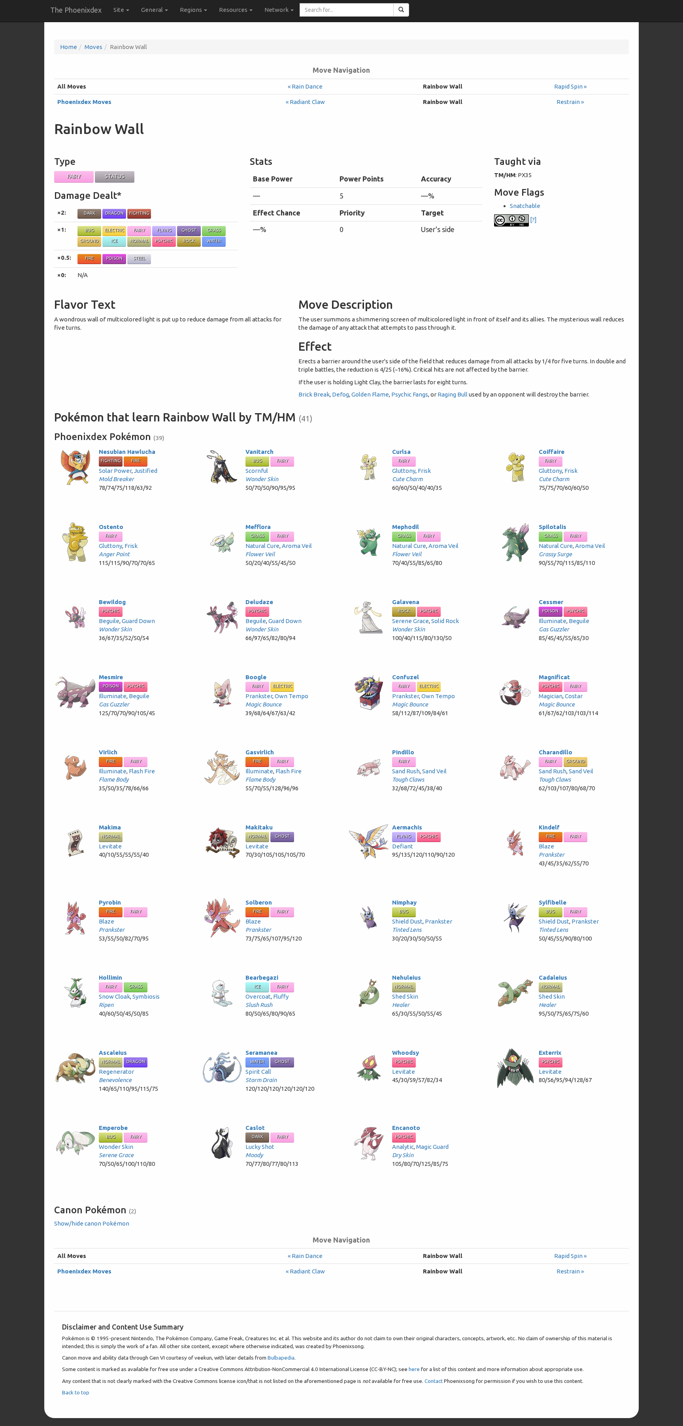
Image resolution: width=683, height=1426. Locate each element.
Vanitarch (259, 451)
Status (115, 176)
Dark (89, 213)
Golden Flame (370, 394)
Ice (114, 240)
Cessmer (551, 602)
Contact (434, 1381)
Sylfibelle (552, 902)
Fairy (74, 176)
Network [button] (277, 9)
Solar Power (115, 470)
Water (214, 240)
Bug (89, 230)
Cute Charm (407, 479)
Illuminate (552, 621)
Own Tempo (291, 696)
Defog (340, 394)
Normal (139, 240)
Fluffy (281, 996)
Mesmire (111, 677)
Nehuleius (406, 977)
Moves (93, 46)
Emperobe (113, 1127)
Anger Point (114, 554)
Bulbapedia (281, 1357)
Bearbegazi (261, 977)
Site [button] (119, 9)
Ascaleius (113, 1052)
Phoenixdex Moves (84, 101)
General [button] (152, 9)
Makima (110, 827)
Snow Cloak (114, 996)
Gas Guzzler (554, 629)
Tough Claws (408, 779)
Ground (89, 240)
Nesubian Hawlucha (127, 451)
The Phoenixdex (76, 10)
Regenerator (116, 1071)
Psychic (164, 240)
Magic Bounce (263, 704)
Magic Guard (432, 1146)
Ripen (106, 1004)
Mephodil (405, 526)
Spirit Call (258, 1071)
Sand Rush (406, 771)
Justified (145, 470)
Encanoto (406, 1127)
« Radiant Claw (305, 101)
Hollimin (110, 977)
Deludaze (259, 602)
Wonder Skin (261, 479)
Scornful (256, 470)
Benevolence (115, 1080)
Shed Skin (405, 996)
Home (68, 46)
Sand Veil (434, 771)
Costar (574, 696)
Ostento (111, 526)
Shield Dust (407, 921)
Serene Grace (410, 621)
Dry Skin (402, 1155)
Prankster (258, 696)
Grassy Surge (555, 554)
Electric (114, 230)
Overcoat (258, 996)
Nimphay (404, 902)
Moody (254, 1155)
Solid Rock (445, 621)
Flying (164, 230)
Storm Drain (261, 1080)
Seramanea (261, 1052)
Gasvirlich (259, 752)
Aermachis (407, 827)
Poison (114, 258)
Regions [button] (191, 9)
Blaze (546, 846)
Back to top (75, 1392)
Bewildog (112, 602)
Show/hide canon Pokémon (91, 1223)
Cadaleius (553, 977)
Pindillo (403, 752)
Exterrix (550, 1052)
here (414, 1369)
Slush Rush (258, 1004)
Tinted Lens (406, 929)
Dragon (114, 213)
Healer (400, 1004)
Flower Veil (260, 554)
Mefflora (258, 526)
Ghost (188, 230)
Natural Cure (262, 545)
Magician (550, 696)
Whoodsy (405, 1052)
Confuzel (405, 677)
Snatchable (525, 205)
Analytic (403, 1146)
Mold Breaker (116, 479)
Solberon (258, 902)
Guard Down (138, 621)
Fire (89, 258)
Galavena (405, 602)
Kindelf (549, 827)
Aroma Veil (297, 545)
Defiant (402, 846)
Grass (214, 230)
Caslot (255, 1127)
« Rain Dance (305, 86)
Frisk (424, 470)
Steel (139, 258)
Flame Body (113, 779)
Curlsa (401, 451)
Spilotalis (552, 526)
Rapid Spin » (570, 86)
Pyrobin (110, 902)
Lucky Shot (259, 1146)
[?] (533, 219)
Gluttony (403, 470)
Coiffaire (551, 451)
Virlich (108, 752)
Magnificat (554, 677)
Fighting (139, 213)
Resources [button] (234, 9)
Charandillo (555, 752)
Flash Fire (142, 771)
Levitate (110, 846)
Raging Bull (453, 394)
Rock (189, 240)
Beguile (109, 621)
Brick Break (314, 394)
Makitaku (259, 827)
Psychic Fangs (409, 394)
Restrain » (570, 101)
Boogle (255, 677)
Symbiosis (146, 996)
